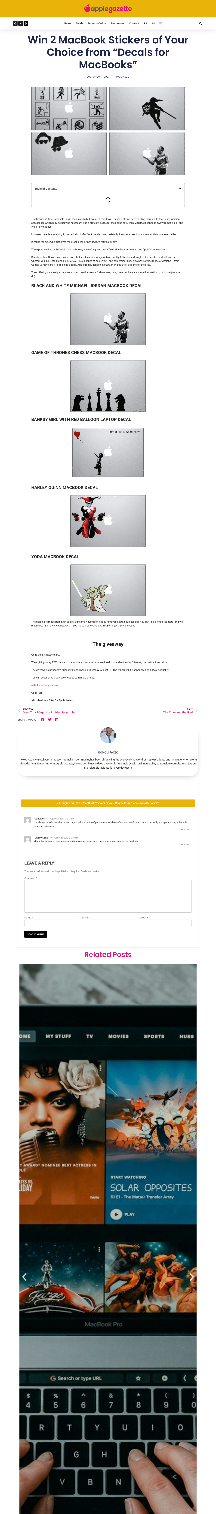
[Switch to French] (145, 23)
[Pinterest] (26, 23)
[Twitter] (20, 23)
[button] (200, 23)
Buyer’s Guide (97, 23)
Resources (117, 23)
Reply (186, 830)
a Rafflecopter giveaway (44, 685)
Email (86, 917)
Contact (134, 23)
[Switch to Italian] (153, 23)
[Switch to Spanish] (160, 23)
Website (143, 917)
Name (28, 917)
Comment (30, 878)
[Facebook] (15, 23)
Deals (79, 23)
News (67, 23)
